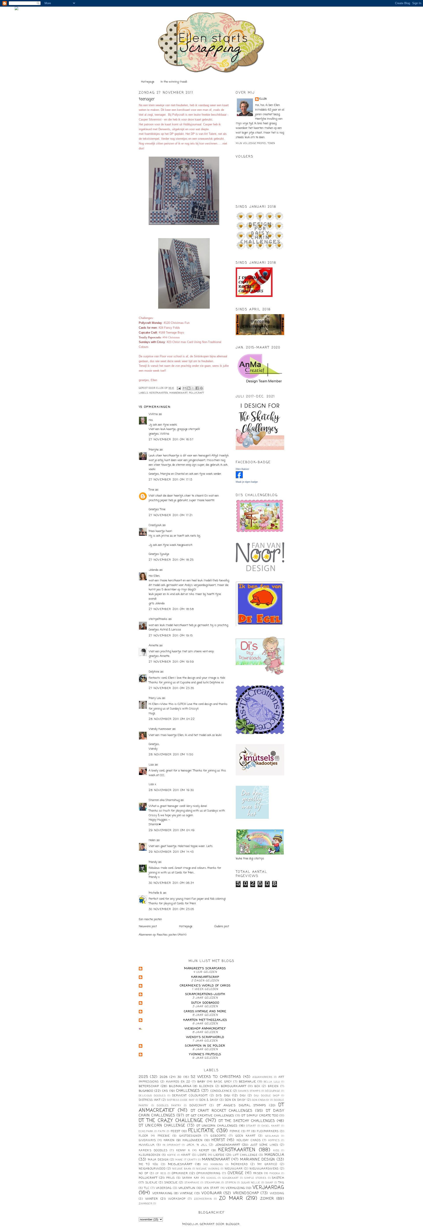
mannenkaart (178, 393)
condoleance (221, 1091)
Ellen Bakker (242, 469)
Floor (143, 1136)
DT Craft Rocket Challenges (222, 1111)
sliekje (151, 1183)
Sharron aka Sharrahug (164, 800)
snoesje (171, 1183)
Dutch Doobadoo (205, 1003)
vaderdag (164, 1188)
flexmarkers (267, 1131)
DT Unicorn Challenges (217, 1126)
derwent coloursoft (190, 1096)
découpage (272, 1091)
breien (273, 1086)
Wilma (153, 414)
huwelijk (147, 1145)
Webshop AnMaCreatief (205, 1029)
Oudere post (221, 926)
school (211, 1178)
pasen (258, 1173)
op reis (161, 1173)
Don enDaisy (260, 1100)
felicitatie (201, 1130)
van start (211, 1188)
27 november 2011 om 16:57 (171, 439)
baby (201, 1082)
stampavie (192, 1183)
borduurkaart (233, 1086)
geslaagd (272, 1136)
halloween (192, 1140)
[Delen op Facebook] (197, 388)
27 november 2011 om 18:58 (171, 609)
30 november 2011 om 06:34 (171, 883)
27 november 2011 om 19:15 (171, 636)
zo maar (231, 1198)
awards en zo (178, 1082)
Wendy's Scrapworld (205, 1037)
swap (269, 1183)
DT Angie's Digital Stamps (241, 1105)
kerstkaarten (159, 393)
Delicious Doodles (152, 1095)
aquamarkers (262, 1077)
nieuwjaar (234, 1169)
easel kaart (271, 1126)
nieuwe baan (182, 1169)
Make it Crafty (186, 1160)
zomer (267, 1198)
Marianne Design (257, 1159)
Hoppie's (274, 1140)
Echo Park (146, 1131)
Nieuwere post (148, 926)
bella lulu (272, 1082)
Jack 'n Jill (197, 1145)
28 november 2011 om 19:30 (171, 790)
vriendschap (246, 1193)
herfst (218, 1140)
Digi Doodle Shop (267, 1095)
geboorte (218, 1136)
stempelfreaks (158, 619)
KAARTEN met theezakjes (205, 1020)
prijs (170, 1178)
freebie (164, 1136)
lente (202, 1155)
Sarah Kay (190, 1178)
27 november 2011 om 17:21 (171, 515)
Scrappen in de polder (205, 1046)
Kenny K (183, 1151)
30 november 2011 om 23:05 (172, 909)
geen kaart (246, 1136)
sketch (278, 1178)
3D (180, 1077)
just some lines (264, 1145)
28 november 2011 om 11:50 (171, 755)
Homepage (147, 82)
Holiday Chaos (249, 1140)
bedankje (247, 1082)
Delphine (154, 672)
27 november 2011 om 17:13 (171, 480)
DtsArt (251, 1126)
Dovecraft (197, 1106)
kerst (204, 1150)
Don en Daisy (235, 1100)
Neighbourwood (152, 1169)
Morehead (239, 1164)
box (257, 1086)
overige (235, 1173)
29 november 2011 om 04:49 (172, 830)
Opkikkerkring (209, 1173)
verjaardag (268, 1187)
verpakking (162, 1193)
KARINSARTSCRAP (205, 977)
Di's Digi (223, 1096)
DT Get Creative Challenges (210, 1116)
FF (248, 1131)
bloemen (206, 1086)
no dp (143, 1173)
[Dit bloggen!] (189, 388)
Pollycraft (196, 393)
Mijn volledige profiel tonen (255, 143)
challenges (188, 1091)
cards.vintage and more (205, 1011)
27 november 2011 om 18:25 (171, 560)
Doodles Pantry (169, 1105)
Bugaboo (146, 1091)
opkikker (180, 1173)
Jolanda (153, 570)
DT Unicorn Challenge (162, 1125)
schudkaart (230, 1178)
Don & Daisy (208, 1100)
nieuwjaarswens (264, 1169)
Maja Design (158, 1160)
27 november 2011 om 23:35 (172, 688)
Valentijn (186, 1188)
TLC (147, 1188)
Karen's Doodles (153, 1151)
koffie (171, 1155)
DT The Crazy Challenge (171, 1120)
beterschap (149, 1086)
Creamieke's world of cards (205, 986)
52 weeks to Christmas (216, 1077)
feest (175, 1131)
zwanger (145, 1203)
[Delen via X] (193, 388)
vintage (186, 1193)
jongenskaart (227, 1145)
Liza (151, 765)
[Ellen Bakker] (239, 477)
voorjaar (212, 1193)
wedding (277, 1194)
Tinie (151, 490)
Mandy (153, 862)
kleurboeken (149, 1155)
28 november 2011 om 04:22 (172, 719)
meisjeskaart (180, 1164)
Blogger (233, 1224)
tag (281, 1183)
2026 (164, 1077)
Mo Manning (213, 1164)
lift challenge (245, 1155)
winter (151, 1199)
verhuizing (235, 1188)
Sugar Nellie (250, 1183)
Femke (235, 1131)
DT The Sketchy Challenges (247, 1121)
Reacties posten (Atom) (171, 935)
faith (162, 1131)
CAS (165, 1091)
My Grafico (267, 1164)
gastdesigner (190, 1136)
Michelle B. (155, 893)
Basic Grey (223, 1082)
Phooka (275, 1173)
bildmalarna (180, 1086)
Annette (153, 645)
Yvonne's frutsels (205, 1054)
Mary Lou (155, 698)
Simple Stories (255, 1178)
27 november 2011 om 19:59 (171, 662)
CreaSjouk (155, 525)
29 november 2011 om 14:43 (171, 852)
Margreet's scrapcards (205, 968)
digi (243, 1096)
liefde (218, 1155)
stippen (230, 1183)
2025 (143, 1077)
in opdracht (171, 1145)
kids (276, 1150)
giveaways (147, 1140)
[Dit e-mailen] (184, 388)
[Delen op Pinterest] (201, 388)
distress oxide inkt (181, 1100)
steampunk (212, 1183)
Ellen (263, 99)
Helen (152, 840)
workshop (177, 1199)
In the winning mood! (174, 82)
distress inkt (150, 1100)
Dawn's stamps (249, 1091)
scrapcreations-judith (205, 994)
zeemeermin (203, 1199)
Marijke (154, 450)
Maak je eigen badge (247, 481)
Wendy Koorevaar (160, 729)
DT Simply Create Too (259, 1116)
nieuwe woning (208, 1169)
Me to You (148, 1164)
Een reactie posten (150, 919)
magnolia (274, 1155)
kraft (186, 1155)
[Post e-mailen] (179, 388)
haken (169, 1140)
